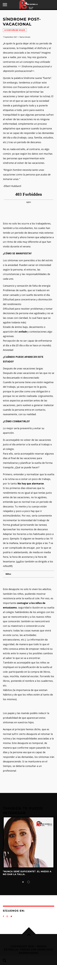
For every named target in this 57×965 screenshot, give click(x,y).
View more (28, 842)
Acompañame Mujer (14, 30)
